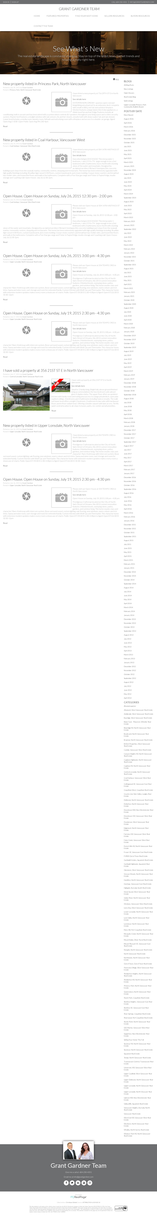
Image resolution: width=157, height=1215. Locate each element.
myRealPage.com (78, 1197)
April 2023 (128, 213)
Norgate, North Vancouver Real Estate (138, 950)
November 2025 (130, 139)
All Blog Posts (129, 85)
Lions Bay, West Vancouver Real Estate (138, 908)
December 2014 (130, 572)
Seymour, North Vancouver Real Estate (138, 1050)
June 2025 (128, 150)
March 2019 (128, 371)
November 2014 (130, 576)
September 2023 (130, 198)
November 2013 (130, 623)
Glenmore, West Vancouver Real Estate (138, 870)
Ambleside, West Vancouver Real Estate (138, 714)
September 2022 (130, 229)
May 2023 (127, 209)
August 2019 (128, 351)
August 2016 (128, 493)
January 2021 (129, 296)
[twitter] (73, 1183)
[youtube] (84, 1183)
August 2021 (128, 268)
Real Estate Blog (130, 97)
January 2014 (129, 615)
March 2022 (128, 245)
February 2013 (129, 658)
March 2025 (128, 162)
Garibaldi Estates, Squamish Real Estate (138, 860)
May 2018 (127, 410)
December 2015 (130, 525)
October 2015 (129, 532)
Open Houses (129, 93)
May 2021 (127, 280)
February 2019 (129, 375)
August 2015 (128, 540)
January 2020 (129, 332)
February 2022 (129, 249)
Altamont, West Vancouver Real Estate (138, 710)
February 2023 (129, 221)
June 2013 (128, 643)
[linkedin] (78, 1183)
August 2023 (128, 202)
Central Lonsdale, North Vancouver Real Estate (26, 377)
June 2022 (128, 237)
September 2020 (130, 304)
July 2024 (127, 178)
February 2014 (129, 611)
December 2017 (130, 430)
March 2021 (128, 288)
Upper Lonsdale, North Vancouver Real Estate (26, 262)
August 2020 (128, 308)
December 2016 (130, 477)
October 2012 (129, 674)
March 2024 (128, 194)
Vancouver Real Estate (132, 1114)
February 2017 (129, 469)
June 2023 (128, 205)
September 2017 (130, 442)
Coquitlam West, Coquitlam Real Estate (138, 790)
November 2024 (130, 170)
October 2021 (129, 261)
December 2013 (130, 619)
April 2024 (128, 190)
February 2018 (129, 422)
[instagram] (90, 1183)
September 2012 (130, 678)
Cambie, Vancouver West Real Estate (137, 750)
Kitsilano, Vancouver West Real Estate (138, 904)
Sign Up (15, 2)
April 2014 (128, 603)
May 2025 (127, 154)
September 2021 (130, 265)
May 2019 (127, 363)
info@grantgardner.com (83, 1177)
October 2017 (129, 438)
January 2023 (129, 225)
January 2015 (129, 568)
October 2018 (129, 391)
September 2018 (130, 395)
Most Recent (128, 115)
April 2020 (128, 320)
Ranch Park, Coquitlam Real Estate (136, 998)
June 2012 (128, 690)
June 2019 (128, 359)
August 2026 (128, 119)
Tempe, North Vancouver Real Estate (137, 1058)
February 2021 (129, 292)
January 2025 (129, 166)
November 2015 (130, 528)
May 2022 (127, 241)
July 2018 (127, 402)
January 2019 (129, 379)
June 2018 (128, 406)
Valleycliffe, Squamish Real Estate (136, 1104)
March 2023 (128, 217)
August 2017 (128, 446)
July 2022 (127, 233)
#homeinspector (130, 706)
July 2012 (127, 686)
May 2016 (127, 505)
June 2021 (128, 276)
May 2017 (127, 458)
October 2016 (129, 485)
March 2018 (128, 418)
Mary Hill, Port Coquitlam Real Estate (137, 930)
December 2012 (130, 666)
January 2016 (129, 521)
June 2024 (128, 182)
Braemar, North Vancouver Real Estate (138, 740)
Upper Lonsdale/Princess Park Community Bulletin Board (135, 106)
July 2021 (127, 272)
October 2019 (129, 343)
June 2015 (128, 548)
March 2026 (128, 127)
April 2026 (128, 123)
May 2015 (127, 552)
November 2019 (130, 339)
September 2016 (130, 489)
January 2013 (129, 662)
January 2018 (129, 426)
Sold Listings (128, 101)
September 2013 (130, 631)
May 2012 (127, 694)
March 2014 (128, 607)
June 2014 (128, 595)
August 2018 (128, 398)
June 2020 (128, 316)
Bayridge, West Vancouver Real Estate (138, 718)
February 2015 (129, 564)
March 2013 (128, 655)
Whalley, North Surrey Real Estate (136, 1130)
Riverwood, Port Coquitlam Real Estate (138, 1018)
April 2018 (128, 414)
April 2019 (128, 367)
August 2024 (128, 174)
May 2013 (127, 647)
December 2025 (130, 135)
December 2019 (130, 335)
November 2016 (130, 481)
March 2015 (128, 560)
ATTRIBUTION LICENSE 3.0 (91, 1202)
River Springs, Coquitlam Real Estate (137, 1014)
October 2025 (129, 142)
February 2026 (129, 131)
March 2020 (128, 324)
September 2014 (130, 584)
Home (37, 16)
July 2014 (127, 592)
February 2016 (129, 517)
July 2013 (127, 639)
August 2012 (128, 682)
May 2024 (127, 186)
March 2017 (128, 465)
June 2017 (128, 454)
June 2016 (128, 501)
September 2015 (130, 536)
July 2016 (127, 497)
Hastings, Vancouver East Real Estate (137, 884)
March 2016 (128, 513)
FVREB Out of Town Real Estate (136, 856)
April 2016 (128, 509)
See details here (79, 99)
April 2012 (128, 698)
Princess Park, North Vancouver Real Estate (25, 90)
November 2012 (130, 670)
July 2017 (127, 450)
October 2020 (129, 300)
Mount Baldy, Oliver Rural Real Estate (138, 940)
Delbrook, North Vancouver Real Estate (138, 800)
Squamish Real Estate (132, 1054)
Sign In (6, 2)
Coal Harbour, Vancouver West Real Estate (25, 146)
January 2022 (129, 253)
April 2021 (128, 284)
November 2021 (130, 257)
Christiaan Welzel (71, 1202)
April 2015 (128, 556)
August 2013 (128, 635)
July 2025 (127, 146)
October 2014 (129, 580)
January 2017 (129, 473)
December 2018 (130, 383)
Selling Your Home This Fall (134, 1040)
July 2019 (127, 355)
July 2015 (127, 544)
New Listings (128, 89)
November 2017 (130, 434)
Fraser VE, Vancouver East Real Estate (138, 852)
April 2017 (128, 462)
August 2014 (128, 588)
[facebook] (67, 1183)
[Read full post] (26, 101)
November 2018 (130, 387)
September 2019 (130, 347)
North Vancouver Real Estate (134, 954)
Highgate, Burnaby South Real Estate (137, 888)
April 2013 (128, 651)
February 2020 (129, 328)
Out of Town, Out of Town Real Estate (138, 964)
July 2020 (127, 312)
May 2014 (127, 599)
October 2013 (129, 627)
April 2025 (128, 158)
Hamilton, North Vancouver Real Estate (138, 880)
